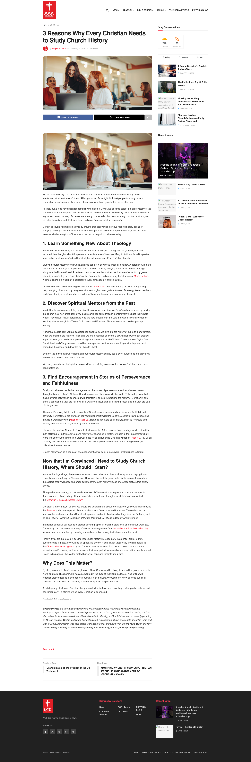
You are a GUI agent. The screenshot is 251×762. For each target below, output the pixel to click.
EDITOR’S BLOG (200, 10)
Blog (101, 707)
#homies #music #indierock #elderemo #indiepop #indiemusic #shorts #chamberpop (180, 168)
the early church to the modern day (130, 528)
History (127, 10)
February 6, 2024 (78, 48)
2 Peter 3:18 (98, 286)
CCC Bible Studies (104, 713)
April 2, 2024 (167, 175)
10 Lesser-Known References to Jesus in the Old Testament (193, 202)
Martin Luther (140, 276)
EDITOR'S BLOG (141, 708)
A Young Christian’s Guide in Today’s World (192, 67)
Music (160, 10)
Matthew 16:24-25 (79, 419)
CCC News (54, 25)
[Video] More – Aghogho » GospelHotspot (191, 218)
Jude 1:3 (135, 437)
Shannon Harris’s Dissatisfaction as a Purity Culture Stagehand (191, 118)
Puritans (50, 510)
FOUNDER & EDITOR (179, 10)
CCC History (124, 707)
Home (45, 25)
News (116, 10)
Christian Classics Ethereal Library (65, 500)
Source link (48, 649)
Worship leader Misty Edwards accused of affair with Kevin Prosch (191, 101)
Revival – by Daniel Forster (191, 184)
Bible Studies (145, 10)
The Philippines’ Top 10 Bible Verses (192, 84)
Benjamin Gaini (59, 48)
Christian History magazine (60, 546)
